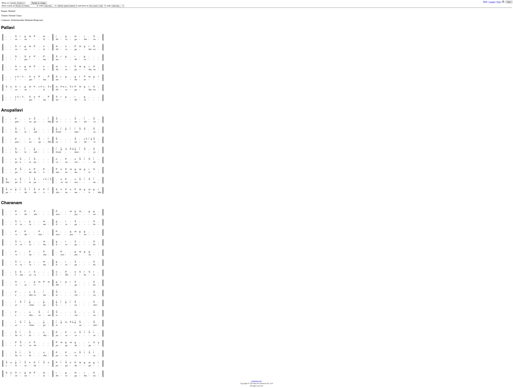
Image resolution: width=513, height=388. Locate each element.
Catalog (492, 2)
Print (499, 2)
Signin (509, 2)
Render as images (39, 3)
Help (485, 2)
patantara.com (256, 381)
